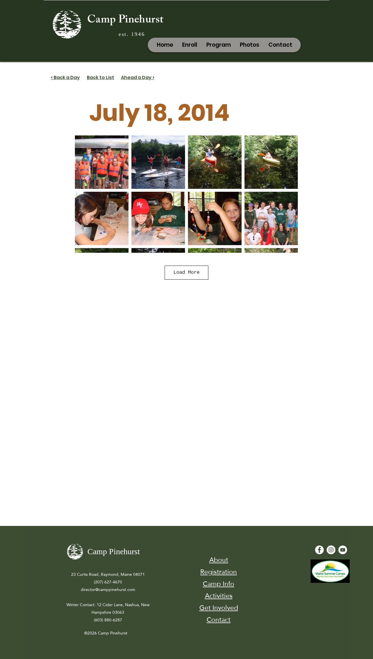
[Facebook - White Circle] (319, 549)
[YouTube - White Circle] (342, 549)
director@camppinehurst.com (108, 589)
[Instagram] (331, 549)
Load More (186, 272)
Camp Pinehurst (125, 20)
